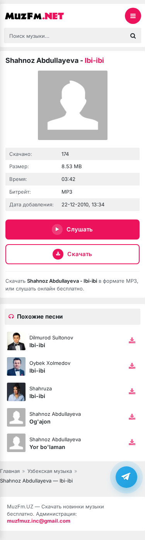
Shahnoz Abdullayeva (55, 414)
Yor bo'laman (47, 447)
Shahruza (40, 388)
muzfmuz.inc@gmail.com (38, 521)
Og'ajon (40, 421)
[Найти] (133, 35)
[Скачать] (132, 341)
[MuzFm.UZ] (42, 16)
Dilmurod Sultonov (51, 337)
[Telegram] (126, 477)
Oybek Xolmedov (49, 363)
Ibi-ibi (37, 345)
